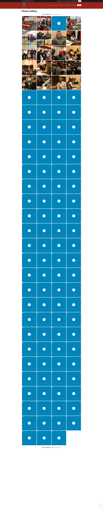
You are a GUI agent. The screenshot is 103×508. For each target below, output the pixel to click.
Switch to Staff (74, 1)
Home (24, 7)
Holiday (52, 14)
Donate (79, 5)
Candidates (61, 5)
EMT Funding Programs (68, 5)
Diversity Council (55, 5)
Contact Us (74, 5)
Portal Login (59, 1)
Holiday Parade (57, 14)
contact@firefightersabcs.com (28, 1)
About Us (50, 5)
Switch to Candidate (66, 1)
